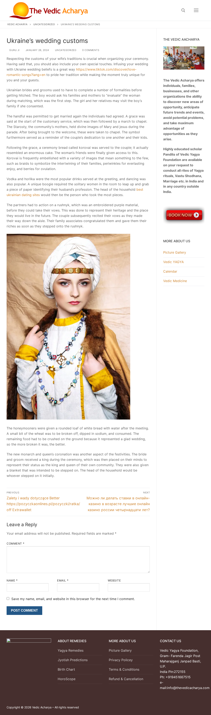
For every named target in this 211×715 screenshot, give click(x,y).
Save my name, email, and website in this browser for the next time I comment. (73, 599)
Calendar (170, 271)
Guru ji (14, 50)
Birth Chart (66, 669)
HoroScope (66, 679)
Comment (16, 543)
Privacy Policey (121, 660)
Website (114, 580)
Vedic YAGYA (173, 262)
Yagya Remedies (70, 650)
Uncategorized (65, 50)
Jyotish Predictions (73, 660)
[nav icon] (196, 10)
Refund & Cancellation (126, 679)
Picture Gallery (174, 252)
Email (63, 580)
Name (12, 580)
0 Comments (90, 50)
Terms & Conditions (124, 669)
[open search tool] (183, 10)
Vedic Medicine (175, 281)
